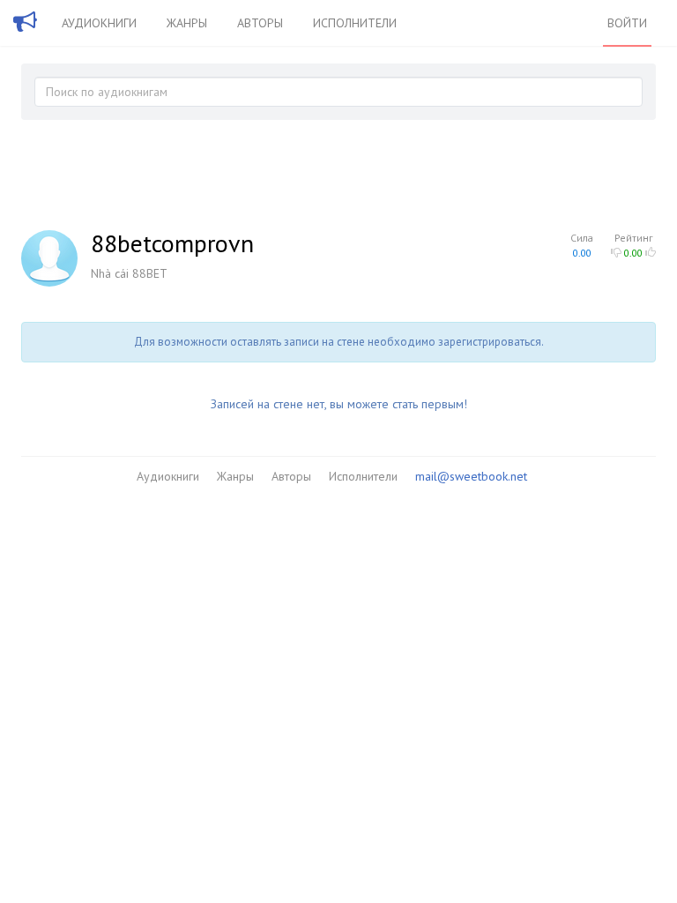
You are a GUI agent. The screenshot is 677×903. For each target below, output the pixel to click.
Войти (627, 23)
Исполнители (355, 23)
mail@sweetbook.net (471, 476)
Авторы (260, 23)
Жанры (187, 23)
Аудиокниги (99, 23)
